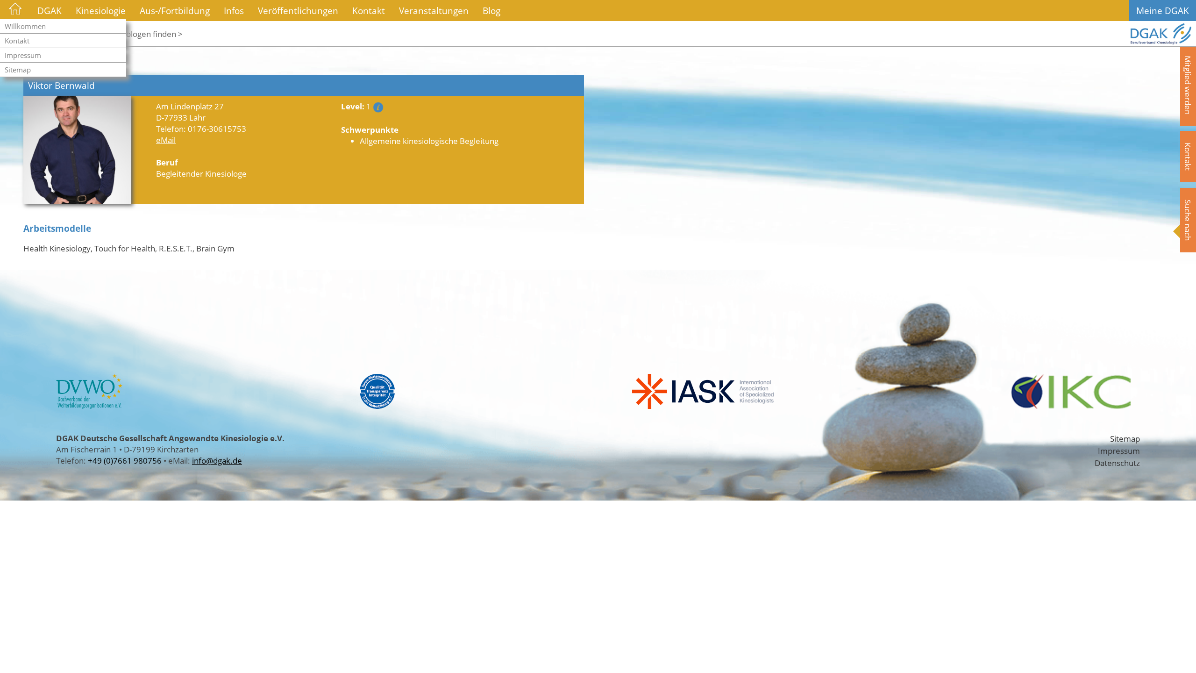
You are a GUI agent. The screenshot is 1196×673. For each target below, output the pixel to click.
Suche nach (1188, 220)
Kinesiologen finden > (144, 33)
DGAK (49, 10)
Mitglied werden (1188, 85)
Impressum (23, 55)
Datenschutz (1117, 462)
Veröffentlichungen (298, 10)
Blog (491, 10)
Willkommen (25, 26)
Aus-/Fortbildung (175, 10)
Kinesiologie (101, 10)
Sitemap (18, 69)
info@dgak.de (217, 460)
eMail (166, 139)
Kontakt (17, 40)
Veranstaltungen (434, 10)
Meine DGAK (1162, 10)
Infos (234, 10)
